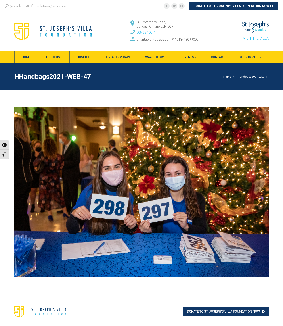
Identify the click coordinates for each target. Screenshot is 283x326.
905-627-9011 (146, 33)
